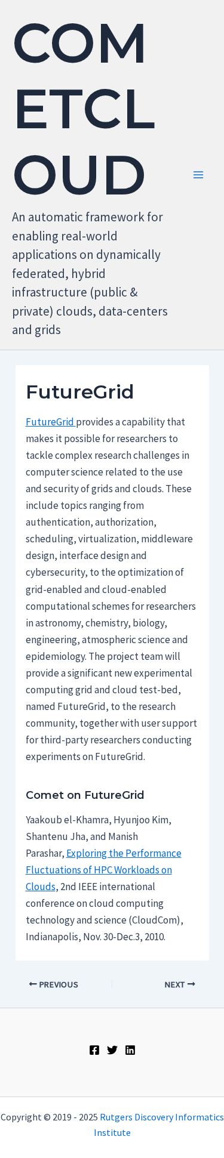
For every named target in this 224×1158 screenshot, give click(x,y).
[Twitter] (112, 1050)
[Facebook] (94, 1050)
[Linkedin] (130, 1050)
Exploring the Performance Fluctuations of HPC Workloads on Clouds (104, 870)
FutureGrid (51, 421)
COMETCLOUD (83, 109)
